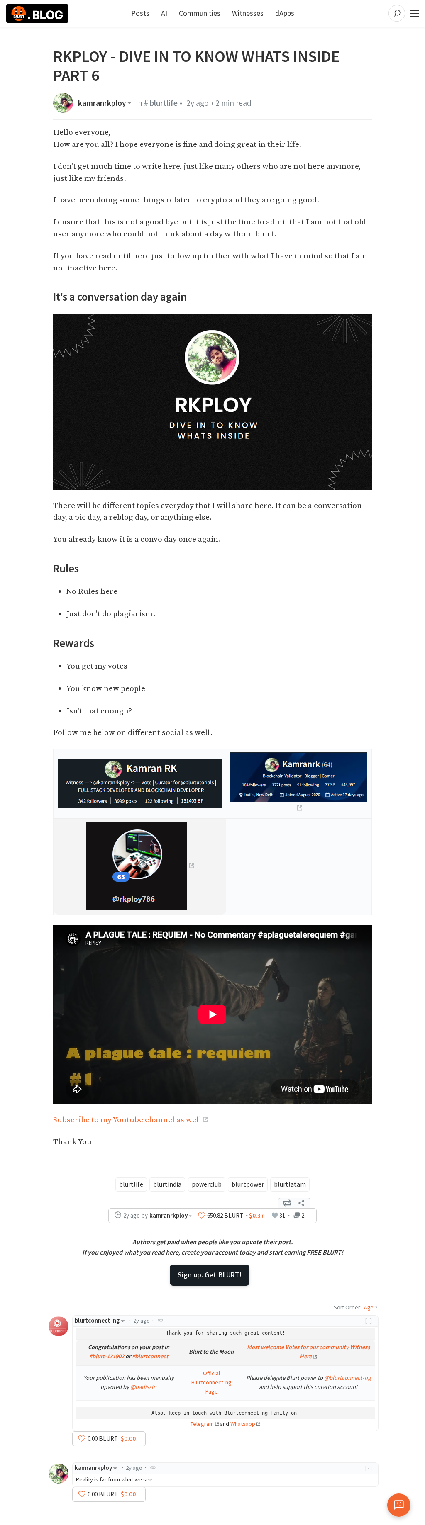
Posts (140, 13)
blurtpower (248, 1184)
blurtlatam (290, 1184)
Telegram (202, 1424)
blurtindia (167, 1184)
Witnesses (248, 13)
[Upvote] (201, 1215)
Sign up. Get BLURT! (210, 1274)
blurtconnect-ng (97, 1320)
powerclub (207, 1184)
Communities (199, 13)
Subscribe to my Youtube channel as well (127, 1120)
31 (282, 1215)
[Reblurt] (287, 1203)
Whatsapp (242, 1424)
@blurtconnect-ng (347, 1377)
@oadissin (143, 1387)
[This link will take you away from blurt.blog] (139, 866)
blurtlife (131, 1184)
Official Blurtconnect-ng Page (211, 1382)
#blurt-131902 (106, 1356)
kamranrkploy (102, 103)
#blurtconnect (150, 1356)
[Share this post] (301, 1203)
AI (164, 13)
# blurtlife (161, 103)
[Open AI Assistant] (398, 1505)
